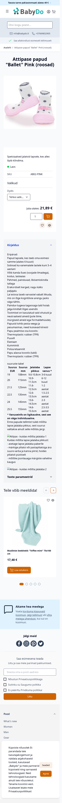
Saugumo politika (31, 684)
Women (8, 726)
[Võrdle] (49, 225)
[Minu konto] (48, 11)
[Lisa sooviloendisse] (42, 225)
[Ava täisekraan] (30, 102)
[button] (30, 714)
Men (6, 732)
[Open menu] (7, 11)
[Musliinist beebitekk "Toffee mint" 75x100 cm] (30, 523)
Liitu (30, 696)
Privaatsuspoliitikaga (30, 679)
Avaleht (7, 47)
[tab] (21, 584)
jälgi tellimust (34, 615)
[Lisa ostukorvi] (48, 216)
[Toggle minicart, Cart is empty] (53, 11)
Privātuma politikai (31, 690)
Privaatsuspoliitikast (20, 791)
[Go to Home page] (28, 12)
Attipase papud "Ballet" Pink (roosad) (32, 47)
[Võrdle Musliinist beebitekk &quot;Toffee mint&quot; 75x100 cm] (53, 500)
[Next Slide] (53, 490)
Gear (6, 737)
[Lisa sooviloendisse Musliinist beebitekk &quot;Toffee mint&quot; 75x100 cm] (48, 500)
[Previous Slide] (46, 490)
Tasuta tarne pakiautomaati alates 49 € (28, 2)
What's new (10, 721)
